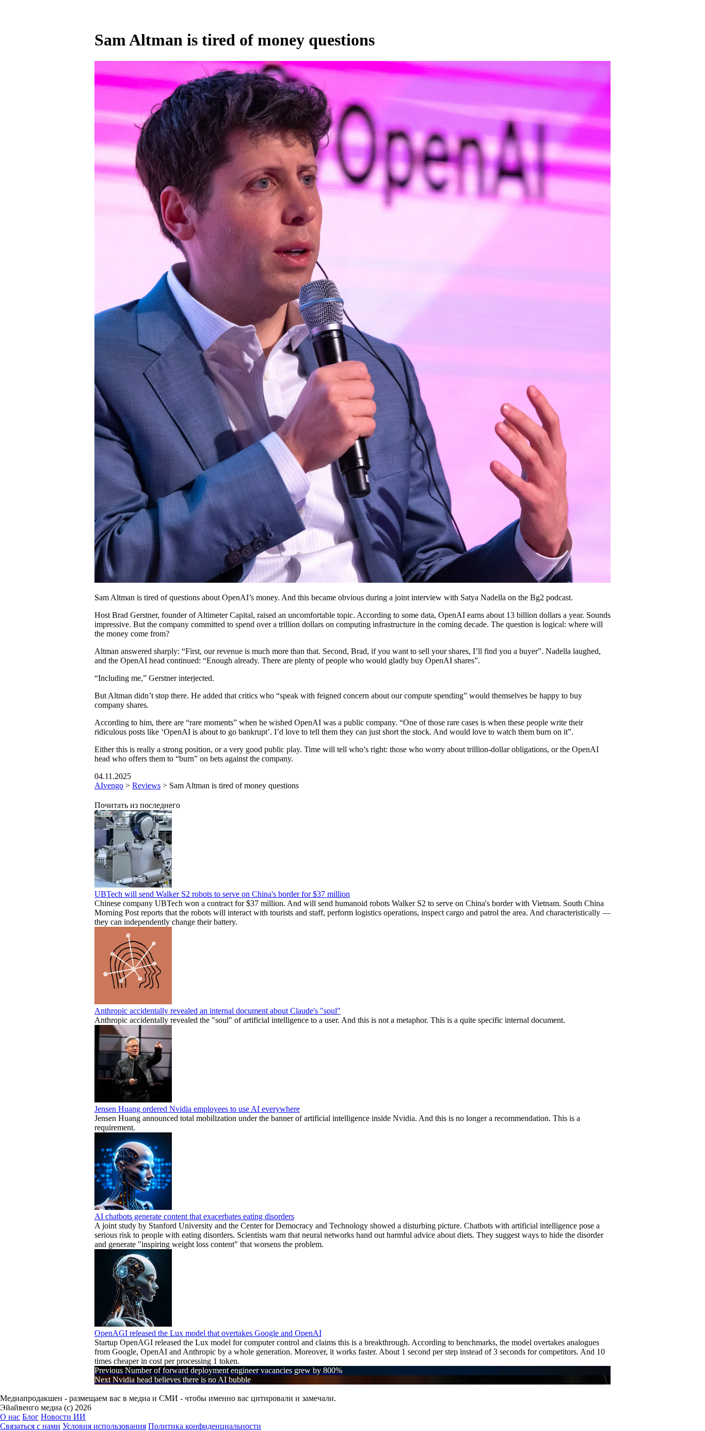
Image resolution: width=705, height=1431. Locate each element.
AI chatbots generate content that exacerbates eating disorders (194, 1216)
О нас (10, 1416)
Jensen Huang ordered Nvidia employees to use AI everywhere (197, 1109)
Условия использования (104, 1426)
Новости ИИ (63, 1416)
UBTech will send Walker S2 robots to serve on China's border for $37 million (222, 894)
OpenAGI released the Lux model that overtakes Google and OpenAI (208, 1333)
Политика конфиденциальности (204, 1426)
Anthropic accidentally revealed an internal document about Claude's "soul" (217, 1010)
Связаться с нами (30, 1426)
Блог (30, 1416)
